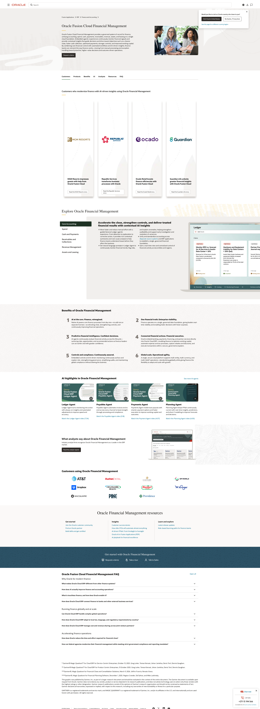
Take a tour (133, 560)
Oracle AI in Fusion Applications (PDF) (126, 534)
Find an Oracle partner (74, 528)
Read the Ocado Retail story (145, 192)
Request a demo (68, 55)
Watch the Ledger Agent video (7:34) (75, 418)
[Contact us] (251, 5)
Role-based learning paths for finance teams (174, 528)
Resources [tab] (112, 76)
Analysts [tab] (101, 76)
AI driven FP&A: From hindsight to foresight (128, 531)
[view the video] (78, 392)
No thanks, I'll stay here (232, 19)
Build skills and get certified (75, 531)
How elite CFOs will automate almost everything (129, 528)
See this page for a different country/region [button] (215, 24)
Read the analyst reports (71, 450)
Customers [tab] (66, 76)
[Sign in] (247, 5)
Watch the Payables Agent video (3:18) (110, 416)
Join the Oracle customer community (79, 525)
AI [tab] (94, 76)
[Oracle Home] (18, 5)
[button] (8, 5)
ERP (78, 17)
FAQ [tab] (121, 76)
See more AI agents (191, 378)
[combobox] (130, 4)
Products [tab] (76, 76)
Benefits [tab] (87, 76)
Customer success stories (121, 525)
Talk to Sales (153, 560)
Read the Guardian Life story (180, 192)
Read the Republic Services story (111, 192)
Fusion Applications (68, 17)
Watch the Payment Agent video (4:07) (145, 418)
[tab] (76, 223)
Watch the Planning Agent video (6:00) (180, 418)
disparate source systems (149, 239)
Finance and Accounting (89, 17)
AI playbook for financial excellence (125, 537)
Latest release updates (166, 525)
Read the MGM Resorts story (78, 192)
